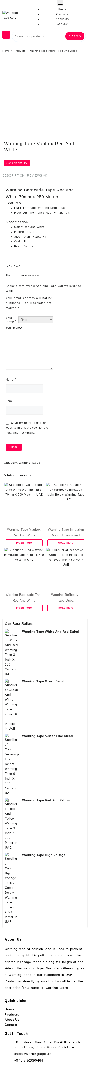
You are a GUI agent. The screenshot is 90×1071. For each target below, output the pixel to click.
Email (11, 401)
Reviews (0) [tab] (37, 175)
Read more (24, 542)
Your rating (11, 319)
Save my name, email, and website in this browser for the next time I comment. (27, 427)
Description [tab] (13, 175)
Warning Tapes (29, 462)
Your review (15, 327)
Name (11, 379)
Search (75, 36)
